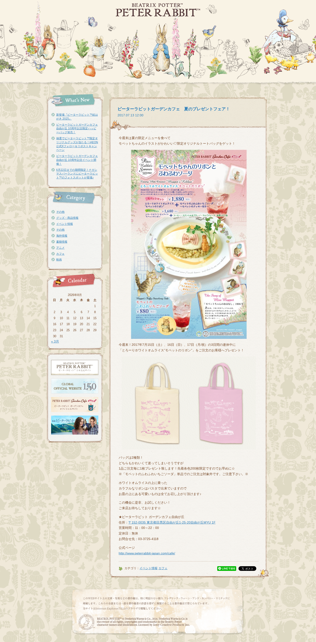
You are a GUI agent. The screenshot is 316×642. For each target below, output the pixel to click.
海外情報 (61, 235)
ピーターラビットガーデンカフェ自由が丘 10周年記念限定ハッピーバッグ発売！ (77, 128)
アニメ (60, 247)
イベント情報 (64, 224)
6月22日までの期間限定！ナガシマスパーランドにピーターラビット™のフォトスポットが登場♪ (77, 173)
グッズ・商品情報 (67, 217)
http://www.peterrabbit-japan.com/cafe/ (147, 553)
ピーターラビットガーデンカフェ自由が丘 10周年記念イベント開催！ (77, 159)
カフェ (60, 253)
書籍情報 (61, 241)
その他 (60, 211)
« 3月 (55, 341)
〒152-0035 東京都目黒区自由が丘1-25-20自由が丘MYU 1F (172, 522)
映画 (59, 259)
